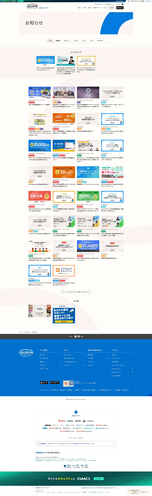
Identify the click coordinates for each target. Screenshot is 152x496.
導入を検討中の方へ (99, 4)
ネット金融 (90, 492)
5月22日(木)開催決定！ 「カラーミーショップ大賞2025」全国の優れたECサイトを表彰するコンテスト (88, 106)
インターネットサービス (40, 492)
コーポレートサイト (72, 438)
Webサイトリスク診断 (70, 459)
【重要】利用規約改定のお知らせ (109, 258)
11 (86, 292)
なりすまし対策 (83, 460)
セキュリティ (65, 492)
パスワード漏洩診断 (61, 459)
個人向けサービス (101, 492)
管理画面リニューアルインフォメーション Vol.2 (88, 184)
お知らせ (118, 4)
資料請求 (112, 7)
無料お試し (120, 7)
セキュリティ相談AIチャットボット (80, 459)
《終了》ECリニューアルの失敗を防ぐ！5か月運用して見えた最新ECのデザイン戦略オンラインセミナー (88, 159)
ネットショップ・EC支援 (50, 492)
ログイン (105, 7)
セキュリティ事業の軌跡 (92, 460)
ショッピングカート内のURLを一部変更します (39, 233)
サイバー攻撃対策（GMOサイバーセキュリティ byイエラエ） (54, 460)
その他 (107, 492)
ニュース (84, 40)
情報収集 (84, 492)
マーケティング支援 (73, 492)
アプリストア (100, 40)
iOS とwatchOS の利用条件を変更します (38, 184)
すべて (50, 40)
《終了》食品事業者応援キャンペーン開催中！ (39, 104)
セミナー (76, 40)
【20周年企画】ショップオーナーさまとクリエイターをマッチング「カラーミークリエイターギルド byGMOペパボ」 (39, 133)
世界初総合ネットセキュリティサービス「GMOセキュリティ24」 (46, 459)
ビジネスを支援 (59, 492)
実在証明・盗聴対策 (39, 460)
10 (83, 292)
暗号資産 (95, 492)
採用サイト (81, 438)
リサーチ (80, 492)
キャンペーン (67, 40)
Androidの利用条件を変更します (85, 131)
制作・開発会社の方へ (109, 4)
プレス (91, 40)
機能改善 (58, 40)
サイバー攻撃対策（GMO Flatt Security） (72, 460)
